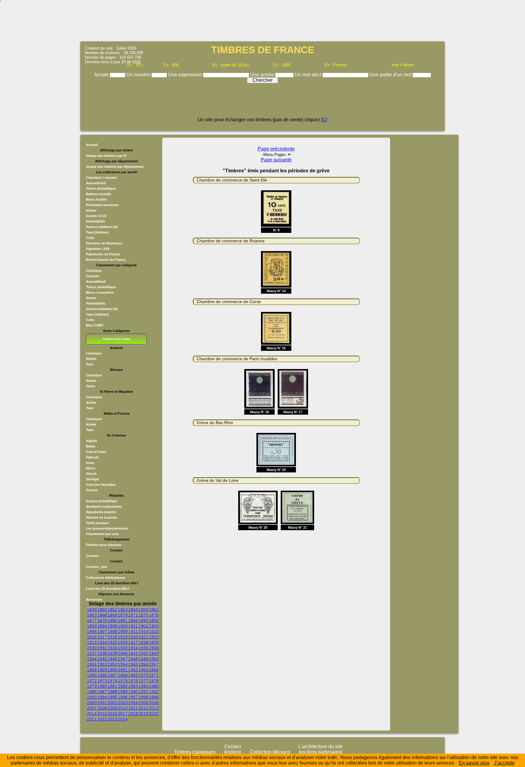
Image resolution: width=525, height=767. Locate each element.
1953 (112, 664)
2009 (112, 708)
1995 (112, 697)
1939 (112, 653)
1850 (102, 609)
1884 (133, 620)
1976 (133, 680)
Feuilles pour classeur (103, 545)
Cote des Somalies (101, 484)
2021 (92, 719)
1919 (123, 636)
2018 (133, 713)
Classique (94, 270)
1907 (102, 631)
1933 (123, 647)
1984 (143, 686)
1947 (123, 658)
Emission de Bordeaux (104, 243)
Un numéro (139, 74)
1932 (112, 647)
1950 (154, 658)
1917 (102, 636)
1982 (123, 686)
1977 (143, 680)
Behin (90, 446)
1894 (102, 626)
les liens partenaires (320, 752)
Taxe (89, 364)
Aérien (91, 210)
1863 (92, 615)
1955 (133, 664)
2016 (112, 713)
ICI (324, 119)
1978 (154, 680)
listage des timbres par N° (106, 155)
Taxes (90, 386)
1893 (92, 626)
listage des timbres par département (115, 166)
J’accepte (504, 762)
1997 (133, 697)
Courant (92, 276)
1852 (112, 609)
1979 (92, 686)
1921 (143, 636)
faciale (102, 74)
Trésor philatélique (101, 188)
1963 (143, 669)
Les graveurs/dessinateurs (107, 528)
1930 (92, 647)
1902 (143, 626)
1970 (143, 675)
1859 (133, 609)
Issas (90, 463)
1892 (154, 620)
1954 (123, 664)
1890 (143, 620)
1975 (123, 680)
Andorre (232, 752)
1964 (154, 669)
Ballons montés (98, 194)
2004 (133, 702)
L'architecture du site (320, 746)
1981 (112, 686)
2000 (92, 702)
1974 (112, 680)
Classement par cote (102, 534)
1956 (143, 664)
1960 (112, 669)
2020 (154, 713)
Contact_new (96, 566)
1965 (92, 675)
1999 (154, 697)
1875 (143, 615)
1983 (133, 686)
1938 (102, 653)
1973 (102, 680)
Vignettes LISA (98, 248)
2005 (143, 702)
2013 (154, 708)
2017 (123, 713)
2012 (143, 708)
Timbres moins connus (116, 338)
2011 (133, 708)
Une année (262, 74)
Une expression (185, 74)
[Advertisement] (262, 22)
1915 (154, 631)
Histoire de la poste (101, 517)
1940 (123, 653)
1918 (112, 636)
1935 (143, 647)
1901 (133, 626)
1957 (154, 664)
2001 (102, 702)
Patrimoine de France (103, 254)
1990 (133, 691)
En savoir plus (474, 762)
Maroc (91, 468)
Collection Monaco (270, 752)
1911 (133, 631)
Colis (90, 238)
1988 (112, 691)
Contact (92, 556)
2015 (102, 713)
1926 (123, 642)
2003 (123, 702)
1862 (154, 609)
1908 (112, 631)
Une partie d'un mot (391, 74)
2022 (102, 719)
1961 (123, 669)
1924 (102, 642)
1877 (92, 620)
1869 (112, 615)
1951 (92, 664)
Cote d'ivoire (96, 452)
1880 (112, 620)
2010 (123, 708)
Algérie (91, 441)
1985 (154, 686)
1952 (102, 664)
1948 (133, 658)
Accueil (92, 145)
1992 (154, 691)
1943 (154, 653)
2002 (112, 702)
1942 (143, 653)
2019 (143, 713)
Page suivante (276, 159)
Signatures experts (101, 512)
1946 (112, 658)
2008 (102, 708)
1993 (92, 697)
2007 (92, 708)
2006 (154, 702)
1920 (133, 636)
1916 (92, 636)
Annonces (94, 599)
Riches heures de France (105, 259)
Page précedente (276, 148)
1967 (112, 675)
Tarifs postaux (97, 523)
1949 (143, 658)
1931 (102, 647)
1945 (102, 658)
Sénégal (92, 479)
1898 (112, 626)
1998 (143, 697)
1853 (123, 609)
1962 (133, 669)
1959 (102, 669)
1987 (102, 691)
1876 (154, 615)
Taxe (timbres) (97, 232)
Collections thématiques (105, 577)
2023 (112, 719)
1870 (123, 615)
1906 (92, 631)
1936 (154, 647)
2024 (123, 719)
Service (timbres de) (102, 227)
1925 (112, 642)
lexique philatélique (101, 501)
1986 (92, 691)
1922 (154, 636)
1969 (133, 675)
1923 (92, 642)
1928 (143, 642)
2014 (92, 713)
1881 (123, 620)
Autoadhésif (96, 183)
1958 (92, 669)
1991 (143, 691)
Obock (91, 473)
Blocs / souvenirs (100, 292)
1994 (102, 697)
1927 (133, 642)
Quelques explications (104, 506)
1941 (133, 653)
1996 (123, 697)
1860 (143, 609)
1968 (123, 675)
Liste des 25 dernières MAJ (107, 588)
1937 (92, 653)
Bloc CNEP (94, 325)
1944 (92, 658)
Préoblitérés (95, 221)
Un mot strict (309, 74)
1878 (102, 620)
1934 (133, 647)
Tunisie (92, 490)
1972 (92, 680)
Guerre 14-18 (96, 216)
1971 (154, 675)
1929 (154, 642)
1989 (123, 691)
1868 (102, 615)
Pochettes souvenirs (102, 205)
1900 (123, 626)
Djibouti (92, 457)
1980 (102, 686)
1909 (123, 631)
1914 (143, 631)
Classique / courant (101, 177)
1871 (133, 615)
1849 (92, 609)
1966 (102, 675)
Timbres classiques (194, 752)
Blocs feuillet (96, 199)
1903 (154, 626)
